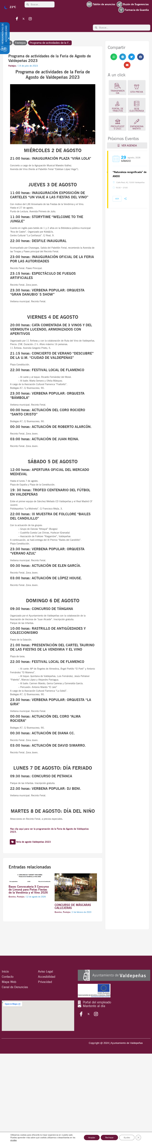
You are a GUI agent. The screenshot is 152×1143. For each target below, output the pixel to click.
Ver (117, 199)
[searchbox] (41, 4)
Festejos (20, 42)
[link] (113, 57)
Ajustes (127, 1137)
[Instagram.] (30, 18)
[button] (113, 57)
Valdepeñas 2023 (41, 841)
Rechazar (109, 1137)
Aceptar (91, 1137)
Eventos (12, 896)
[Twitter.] (23, 18)
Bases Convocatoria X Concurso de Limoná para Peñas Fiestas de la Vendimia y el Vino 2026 (29, 889)
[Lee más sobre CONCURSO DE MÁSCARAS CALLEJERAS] (76, 887)
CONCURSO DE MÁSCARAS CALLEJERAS (73, 906)
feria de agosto (23, 841)
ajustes (13, 1140)
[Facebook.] (17, 18)
